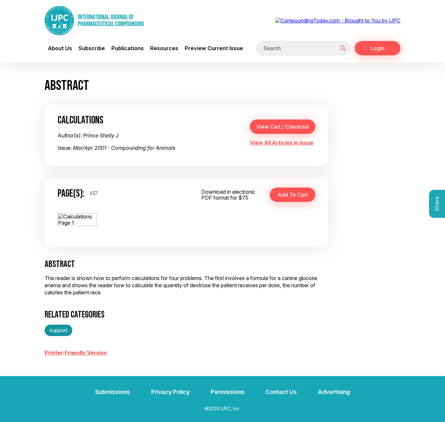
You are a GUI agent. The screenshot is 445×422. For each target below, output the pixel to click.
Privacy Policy (170, 391)
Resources (164, 48)
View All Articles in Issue (281, 142)
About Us (60, 48)
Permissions (228, 391)
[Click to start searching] (343, 48)
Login (377, 48)
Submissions (112, 391)
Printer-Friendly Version (76, 352)
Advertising (334, 391)
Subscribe (92, 48)
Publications (127, 48)
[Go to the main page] (94, 20)
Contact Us (281, 391)
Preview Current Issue (214, 48)
